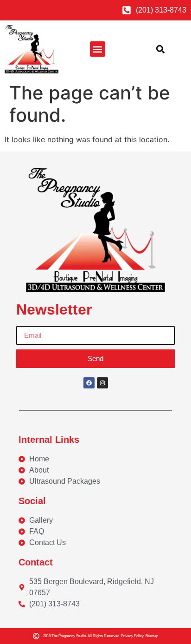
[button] (97, 49)
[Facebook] (89, 382)
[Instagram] (102, 382)
